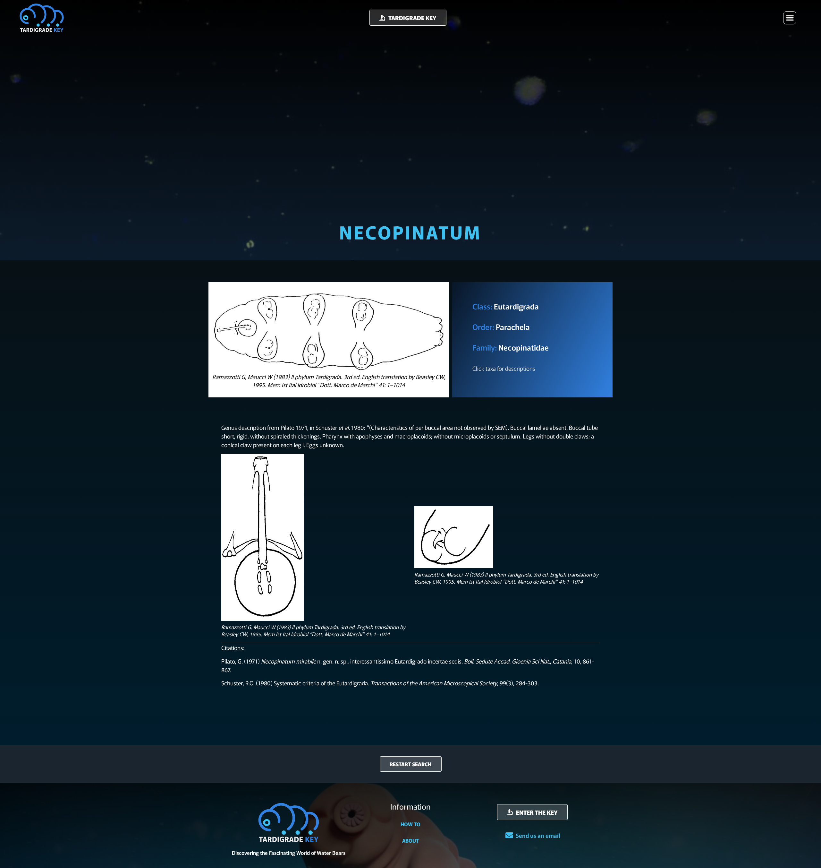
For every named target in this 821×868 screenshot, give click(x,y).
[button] (789, 17)
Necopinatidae (523, 347)
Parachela (513, 326)
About (410, 840)
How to (410, 824)
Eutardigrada (516, 306)
